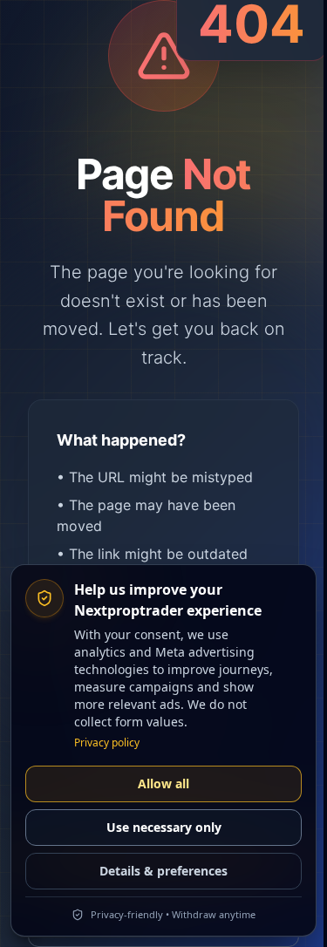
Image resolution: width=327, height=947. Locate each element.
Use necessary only (163, 827)
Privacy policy (107, 743)
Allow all (163, 783)
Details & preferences (163, 870)
